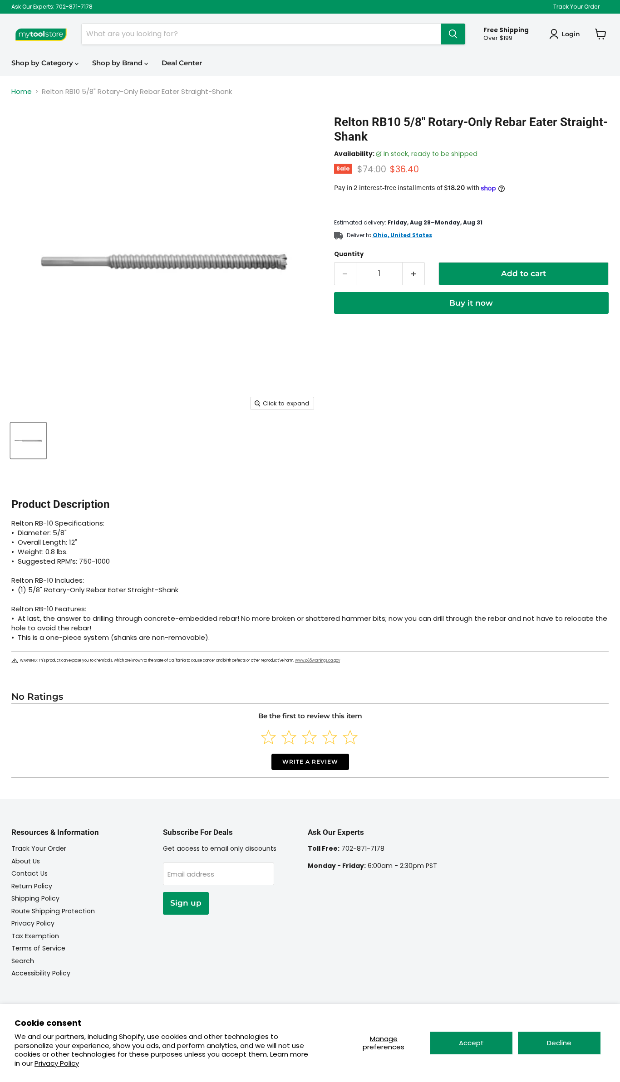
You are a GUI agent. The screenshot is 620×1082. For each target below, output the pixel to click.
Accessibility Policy (40, 973)
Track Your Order (576, 7)
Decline (559, 1043)
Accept (471, 1043)
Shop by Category (43, 62)
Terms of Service (38, 948)
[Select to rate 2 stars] (289, 737)
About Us (25, 861)
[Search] (453, 34)
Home (21, 91)
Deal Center (182, 62)
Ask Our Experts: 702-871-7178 (52, 7)
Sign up (186, 902)
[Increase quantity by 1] (414, 273)
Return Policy (31, 886)
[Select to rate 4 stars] (329, 737)
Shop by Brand (118, 62)
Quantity (349, 254)
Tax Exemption (35, 936)
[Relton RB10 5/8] (28, 440)
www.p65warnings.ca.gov (317, 660)
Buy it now (471, 302)
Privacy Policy (56, 1063)
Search (22, 960)
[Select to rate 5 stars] (350, 737)
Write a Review (310, 761)
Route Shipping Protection (53, 911)
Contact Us (29, 873)
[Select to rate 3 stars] (309, 737)
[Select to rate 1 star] (268, 737)
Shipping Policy (35, 898)
